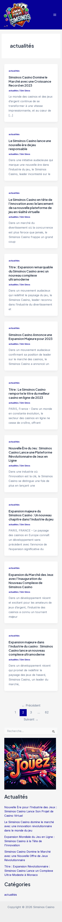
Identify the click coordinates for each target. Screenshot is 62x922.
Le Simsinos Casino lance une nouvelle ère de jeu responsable (30, 145)
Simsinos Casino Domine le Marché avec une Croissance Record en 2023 (30, 81)
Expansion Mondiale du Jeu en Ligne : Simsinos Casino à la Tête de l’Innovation (29, 841)
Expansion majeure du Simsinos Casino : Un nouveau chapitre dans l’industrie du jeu (31, 515)
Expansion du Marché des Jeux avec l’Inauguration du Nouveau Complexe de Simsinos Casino (31, 581)
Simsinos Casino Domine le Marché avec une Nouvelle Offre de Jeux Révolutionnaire (27, 856)
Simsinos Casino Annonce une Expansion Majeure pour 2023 (31, 337)
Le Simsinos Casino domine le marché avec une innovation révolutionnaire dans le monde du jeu (29, 826)
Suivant (31, 719)
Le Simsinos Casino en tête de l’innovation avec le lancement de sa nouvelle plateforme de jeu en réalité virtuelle (31, 206)
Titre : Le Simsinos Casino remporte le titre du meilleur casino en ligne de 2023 (29, 393)
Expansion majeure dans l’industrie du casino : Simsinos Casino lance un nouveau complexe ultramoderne (31, 648)
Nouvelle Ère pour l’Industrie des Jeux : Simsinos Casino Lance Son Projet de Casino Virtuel (30, 811)
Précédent (31, 705)
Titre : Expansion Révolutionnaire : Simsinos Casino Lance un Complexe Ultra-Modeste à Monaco (28, 871)
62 (47, 712)
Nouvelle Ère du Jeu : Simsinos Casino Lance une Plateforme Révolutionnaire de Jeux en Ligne (30, 454)
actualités (14, 71)
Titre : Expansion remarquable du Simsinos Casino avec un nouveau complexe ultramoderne (31, 273)
